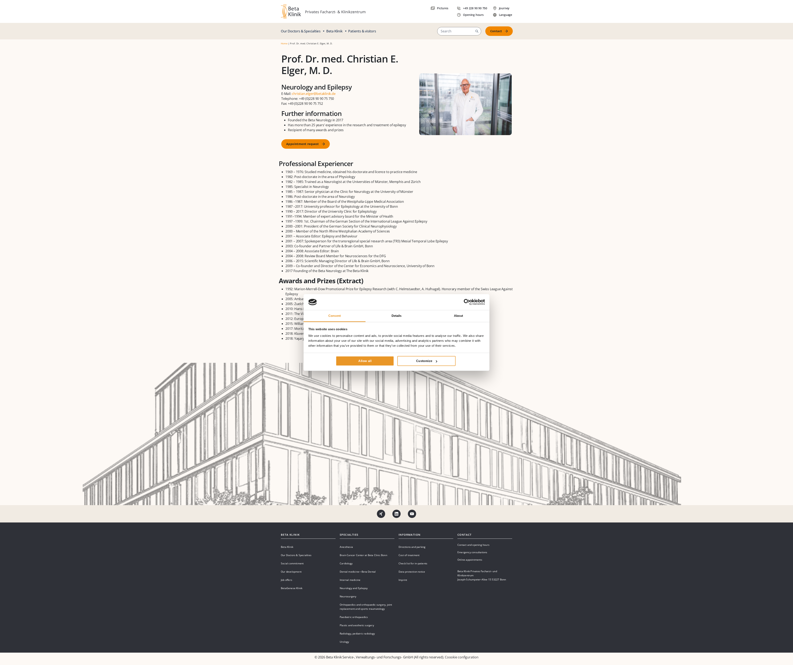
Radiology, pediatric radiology (357, 633)
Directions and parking (412, 547)
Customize (424, 361)
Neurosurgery (348, 596)
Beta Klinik (334, 31)
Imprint (403, 580)
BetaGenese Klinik (291, 588)
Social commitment (292, 563)
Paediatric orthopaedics (354, 617)
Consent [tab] (334, 315)
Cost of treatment (409, 555)
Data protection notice (412, 571)
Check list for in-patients (413, 563)
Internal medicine (350, 580)
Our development (291, 571)
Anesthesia (346, 547)
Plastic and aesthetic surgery (357, 625)
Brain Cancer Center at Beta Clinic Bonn (363, 555)
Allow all (365, 361)
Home (284, 43)
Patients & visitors (362, 31)
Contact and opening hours (473, 545)
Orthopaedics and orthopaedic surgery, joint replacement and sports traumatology (366, 607)
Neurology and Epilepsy (354, 588)
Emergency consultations (472, 552)
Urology (344, 642)
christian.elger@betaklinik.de (313, 93)
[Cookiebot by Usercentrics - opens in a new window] (467, 302)
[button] (476, 31)
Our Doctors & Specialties (301, 31)
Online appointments (469, 559)
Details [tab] (397, 315)
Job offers (286, 580)
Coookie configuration (461, 657)
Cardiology (346, 563)
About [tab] (458, 315)
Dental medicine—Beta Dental (358, 571)
